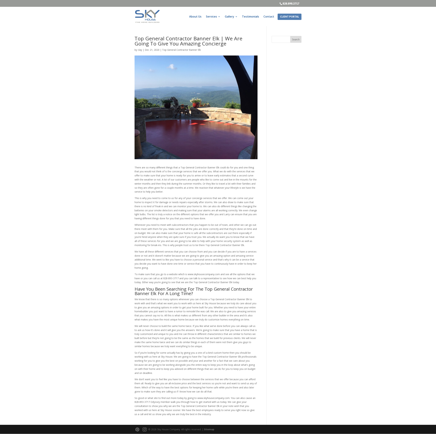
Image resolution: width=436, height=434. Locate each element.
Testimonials (250, 16)
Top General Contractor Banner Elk (181, 49)
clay (140, 49)
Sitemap (209, 429)
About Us (195, 16)
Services (211, 16)
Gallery (229, 16)
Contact (268, 16)
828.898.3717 (291, 3)
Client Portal (289, 16)
